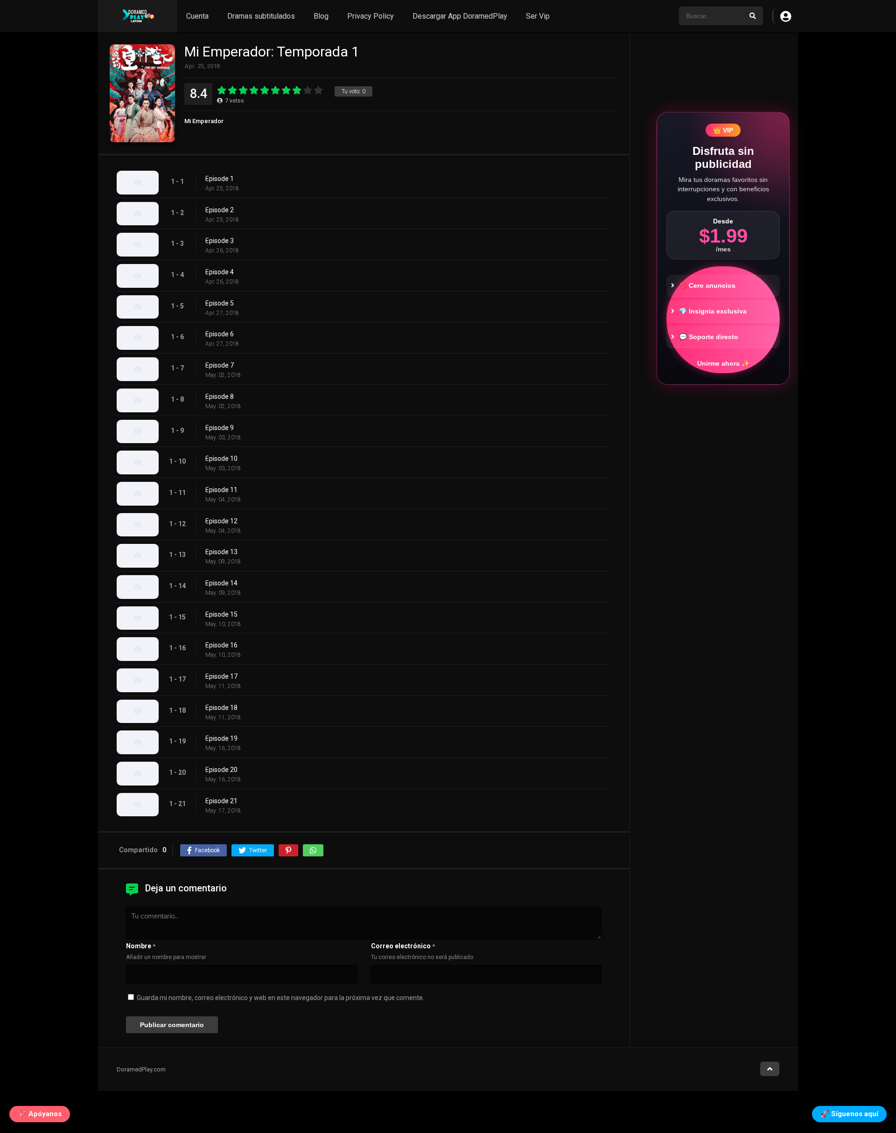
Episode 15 (221, 614)
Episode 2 (219, 210)
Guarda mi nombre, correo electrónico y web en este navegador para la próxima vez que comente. (280, 997)
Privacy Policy (370, 16)
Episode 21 (221, 801)
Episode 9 (219, 427)
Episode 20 (221, 769)
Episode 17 (221, 676)
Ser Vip (538, 16)
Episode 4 (219, 272)
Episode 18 (221, 707)
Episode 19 (221, 738)
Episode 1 (219, 178)
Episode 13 (221, 552)
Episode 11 (221, 490)
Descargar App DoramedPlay (460, 16)
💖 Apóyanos (40, 1113)
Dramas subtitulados (261, 16)
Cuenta (197, 16)
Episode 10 (221, 458)
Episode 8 (219, 396)
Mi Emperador (204, 121)
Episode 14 (221, 583)
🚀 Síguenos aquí (849, 1113)
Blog (321, 16)
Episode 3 (219, 240)
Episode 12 (221, 521)
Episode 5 (219, 303)
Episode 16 (221, 645)
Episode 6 (219, 334)
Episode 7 (219, 365)
